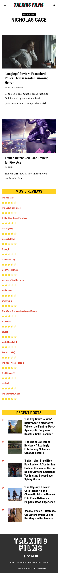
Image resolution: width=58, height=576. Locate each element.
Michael (5, 383)
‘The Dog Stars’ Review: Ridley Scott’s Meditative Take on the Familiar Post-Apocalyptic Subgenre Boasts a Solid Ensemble (39, 426)
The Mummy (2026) (11, 393)
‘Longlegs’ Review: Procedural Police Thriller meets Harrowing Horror (26, 78)
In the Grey (7, 321)
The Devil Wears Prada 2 (13, 362)
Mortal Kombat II (9, 342)
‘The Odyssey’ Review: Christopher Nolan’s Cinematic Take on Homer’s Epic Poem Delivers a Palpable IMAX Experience (40, 494)
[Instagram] (32, 556)
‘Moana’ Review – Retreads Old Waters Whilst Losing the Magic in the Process (40, 514)
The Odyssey (7, 228)
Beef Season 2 (8, 373)
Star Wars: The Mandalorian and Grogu (19, 311)
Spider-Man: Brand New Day (14, 218)
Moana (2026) (8, 239)
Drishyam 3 (7, 301)
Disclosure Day (8, 259)
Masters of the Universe (13, 280)
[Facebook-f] (24, 556)
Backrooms (7, 290)
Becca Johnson (15, 87)
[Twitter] (28, 556)
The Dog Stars (8, 197)
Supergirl (6, 249)
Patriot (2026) (8, 352)
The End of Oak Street (11, 208)
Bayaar (5, 331)
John (10, 167)
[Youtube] (36, 556)
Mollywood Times (10, 270)
